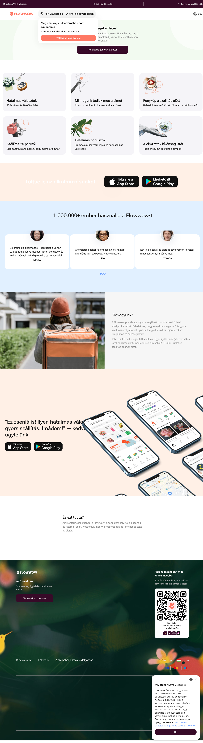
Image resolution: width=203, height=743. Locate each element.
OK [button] (176, 732)
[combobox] (191, 679)
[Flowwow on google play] (165, 633)
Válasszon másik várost (68, 38)
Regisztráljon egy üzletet (103, 49)
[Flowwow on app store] (170, 633)
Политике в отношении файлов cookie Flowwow (175, 724)
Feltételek (43, 659)
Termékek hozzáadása (34, 598)
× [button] (195, 679)
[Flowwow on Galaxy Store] (178, 633)
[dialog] (176, 707)
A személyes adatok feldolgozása (74, 659)
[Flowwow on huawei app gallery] (174, 633)
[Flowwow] (22, 14)
